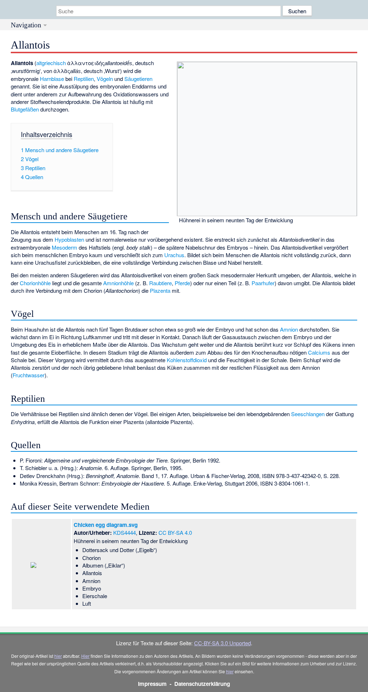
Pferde (182, 283)
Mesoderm (64, 247)
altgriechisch (51, 63)
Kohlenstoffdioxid (187, 360)
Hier (85, 656)
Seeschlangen (308, 414)
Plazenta (160, 290)
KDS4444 (124, 532)
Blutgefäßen (25, 109)
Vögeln (105, 78)
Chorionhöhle (35, 283)
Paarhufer (263, 283)
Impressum (152, 684)
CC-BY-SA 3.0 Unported (222, 643)
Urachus (174, 255)
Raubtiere (160, 283)
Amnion (289, 329)
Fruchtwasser (29, 375)
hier (58, 656)
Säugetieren (138, 78)
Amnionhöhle (118, 283)
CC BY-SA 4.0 (175, 532)
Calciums (319, 352)
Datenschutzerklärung (202, 684)
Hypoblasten (69, 239)
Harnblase (52, 78)
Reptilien (84, 78)
